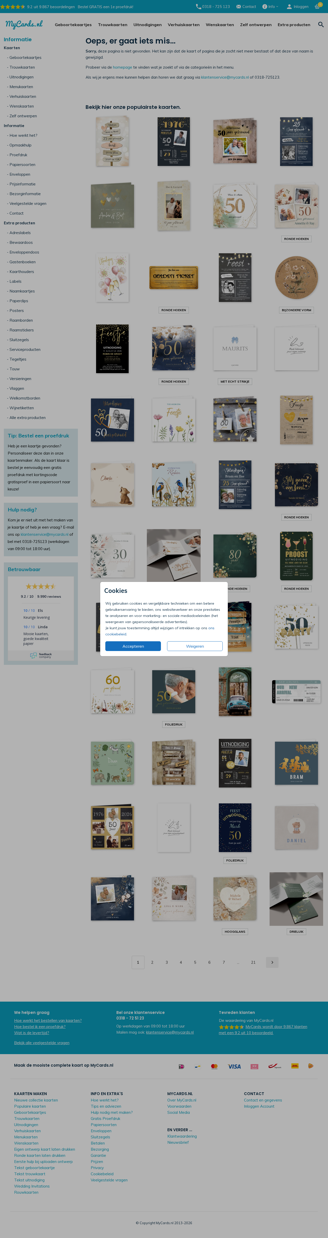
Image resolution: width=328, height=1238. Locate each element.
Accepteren (133, 646)
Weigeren (195, 646)
